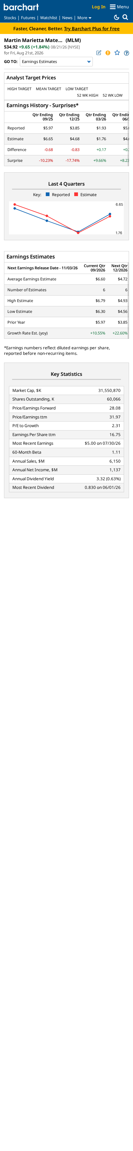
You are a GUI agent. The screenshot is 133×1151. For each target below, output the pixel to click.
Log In (98, 7)
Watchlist (48, 17)
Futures (28, 17)
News (67, 17)
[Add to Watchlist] (117, 52)
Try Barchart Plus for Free (92, 28)
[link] (126, 53)
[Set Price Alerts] (108, 53)
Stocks (10, 17)
